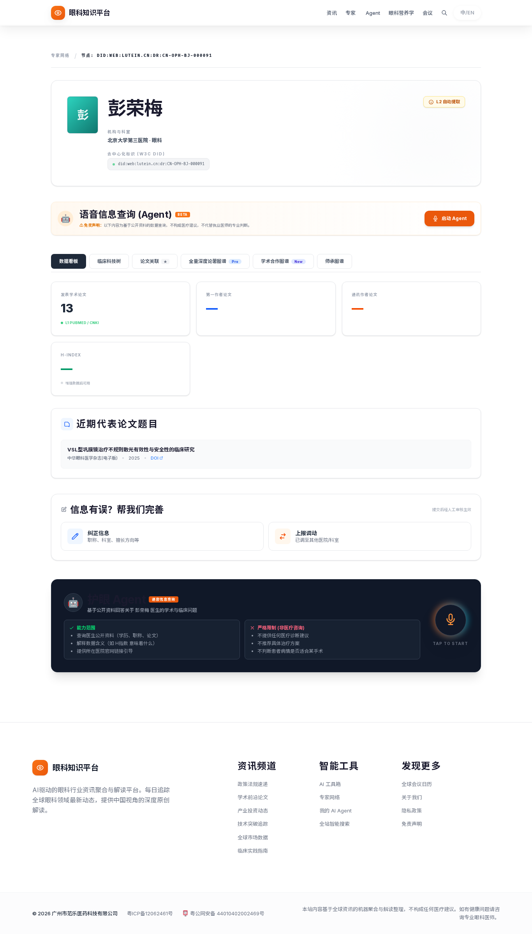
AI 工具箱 (330, 784)
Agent (373, 13)
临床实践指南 (253, 851)
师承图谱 (334, 261)
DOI (155, 458)
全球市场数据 (253, 837)
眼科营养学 (401, 13)
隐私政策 (412, 810)
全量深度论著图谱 (213, 261)
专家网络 (60, 55)
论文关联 (153, 261)
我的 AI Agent (335, 810)
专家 (350, 13)
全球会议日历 (417, 784)
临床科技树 (109, 261)
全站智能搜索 (334, 824)
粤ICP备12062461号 (150, 913)
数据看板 (68, 261)
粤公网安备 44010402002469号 (227, 913)
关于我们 (412, 797)
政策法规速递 (253, 784)
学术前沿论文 (253, 797)
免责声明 (412, 824)
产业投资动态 (253, 810)
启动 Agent (454, 218)
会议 (428, 13)
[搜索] (444, 12)
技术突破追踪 (253, 824)
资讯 (332, 13)
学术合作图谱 (282, 261)
